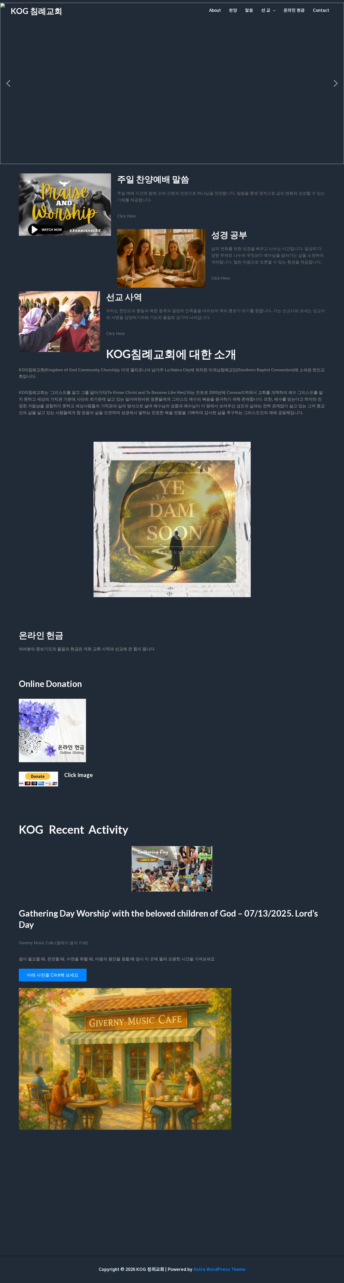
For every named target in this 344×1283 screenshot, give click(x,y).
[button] (8, 83)
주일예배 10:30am (172, 118)
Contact (321, 11)
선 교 (265, 11)
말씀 (249, 11)
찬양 (233, 11)
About (215, 11)
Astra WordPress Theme (220, 1269)
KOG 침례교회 (36, 11)
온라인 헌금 (294, 11)
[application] (272, 11)
